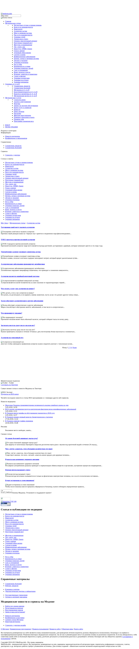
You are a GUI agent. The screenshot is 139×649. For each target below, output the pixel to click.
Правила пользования (40, 629)
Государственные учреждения (16, 595)
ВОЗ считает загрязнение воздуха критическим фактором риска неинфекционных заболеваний (40, 409)
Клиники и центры (12, 589)
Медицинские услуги (13, 98)
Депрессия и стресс (21, 39)
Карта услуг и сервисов (22, 107)
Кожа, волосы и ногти (22, 72)
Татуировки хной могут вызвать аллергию (18, 227)
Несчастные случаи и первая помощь (27, 25)
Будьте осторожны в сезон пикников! (19, 480)
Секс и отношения (21, 70)
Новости (17, 109)
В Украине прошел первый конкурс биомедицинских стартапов (29, 417)
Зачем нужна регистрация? (15, 612)
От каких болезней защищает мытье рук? (21, 438)
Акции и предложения (22, 102)
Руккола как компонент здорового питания (22, 459)
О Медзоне (5, 629)
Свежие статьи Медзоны (14, 620)
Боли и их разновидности (23, 27)
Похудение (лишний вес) (23, 43)
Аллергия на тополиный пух (12, 338)
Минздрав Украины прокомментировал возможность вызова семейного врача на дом (36, 405)
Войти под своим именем (14, 606)
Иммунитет (18, 29)
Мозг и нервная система (23, 33)
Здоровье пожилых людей (23, 68)
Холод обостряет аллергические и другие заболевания (22, 301)
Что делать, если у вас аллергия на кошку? (18, 289)
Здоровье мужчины (21, 62)
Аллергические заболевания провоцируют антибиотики (23, 264)
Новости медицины (12, 136)
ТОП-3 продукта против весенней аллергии (18, 240)
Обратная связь (67, 629)
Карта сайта (78, 629)
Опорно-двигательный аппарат (25, 41)
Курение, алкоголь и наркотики (25, 74)
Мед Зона (4, 223)
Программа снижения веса (24, 121)
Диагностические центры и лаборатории (20, 591)
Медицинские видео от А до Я (25, 96)
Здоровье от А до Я (12, 84)
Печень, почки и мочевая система (26, 58)
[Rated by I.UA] (5, 500)
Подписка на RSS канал (10, 394)
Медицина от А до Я (21, 90)
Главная (8, 21)
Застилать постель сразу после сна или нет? (18, 325)
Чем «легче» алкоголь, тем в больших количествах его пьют (29, 449)
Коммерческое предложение (20, 629)
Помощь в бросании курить (24, 117)
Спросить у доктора (12, 155)
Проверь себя (19, 119)
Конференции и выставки (14, 618)
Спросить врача (20, 100)
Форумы (17, 104)
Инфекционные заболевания (24, 57)
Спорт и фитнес (20, 76)
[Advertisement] (69, 6)
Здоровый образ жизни (22, 53)
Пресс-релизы (19, 111)
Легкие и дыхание (20, 60)
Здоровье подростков (22, 78)
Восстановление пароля (14, 610)
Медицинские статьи (13, 23)
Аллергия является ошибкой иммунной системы (20, 276)
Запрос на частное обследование (26, 106)
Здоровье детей (19, 37)
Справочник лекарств (22, 86)
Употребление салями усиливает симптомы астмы (21, 252)
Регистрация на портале (14, 608)
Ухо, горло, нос (19, 47)
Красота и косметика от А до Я (25, 94)
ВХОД (7, 125)
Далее (74, 347)
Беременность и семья (22, 66)
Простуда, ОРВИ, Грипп (23, 49)
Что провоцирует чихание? (11, 313)
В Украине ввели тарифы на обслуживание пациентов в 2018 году (30, 413)
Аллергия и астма (20, 31)
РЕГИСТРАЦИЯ (11, 127)
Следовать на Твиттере (9, 385)
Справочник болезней (22, 88)
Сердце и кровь (19, 55)
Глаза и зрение (19, 51)
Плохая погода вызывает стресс (17, 470)
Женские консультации (22, 115)
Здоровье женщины (21, 82)
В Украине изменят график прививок (19, 421)
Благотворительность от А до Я (25, 92)
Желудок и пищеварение (23, 45)
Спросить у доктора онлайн (15, 625)
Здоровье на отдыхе (21, 80)
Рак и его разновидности (23, 35)
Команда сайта (55, 629)
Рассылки (17, 113)
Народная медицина (12, 622)
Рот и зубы (18, 64)
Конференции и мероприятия (16, 138)
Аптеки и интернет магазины (16, 597)
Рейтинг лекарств (11, 586)
